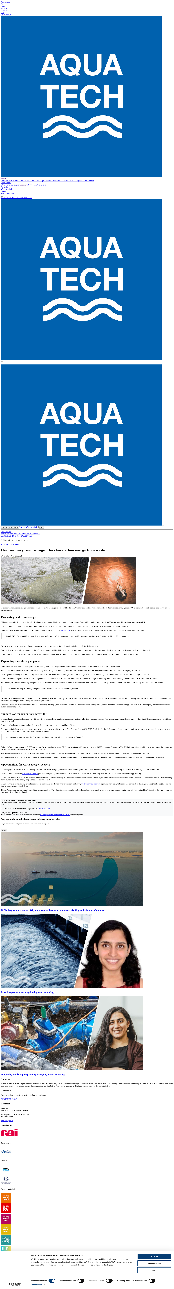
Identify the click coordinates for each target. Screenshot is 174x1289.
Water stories (6, 183)
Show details (36, 1284)
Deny (154, 1270)
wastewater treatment (30, 774)
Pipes (12, 544)
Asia (2, 4)
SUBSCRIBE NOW (9, 1099)
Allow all (154, 1256)
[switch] (81, 1281)
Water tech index (7, 189)
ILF (2, 13)
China (3, 6)
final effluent (65, 630)
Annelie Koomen (43, 809)
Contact (8, 15)
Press (3, 15)
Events (3, 178)
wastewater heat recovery (90, 784)
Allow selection (154, 1263)
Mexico (4, 8)
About (3, 191)
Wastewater (5, 544)
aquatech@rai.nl (7, 1121)
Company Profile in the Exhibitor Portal (55, 815)
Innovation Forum (7, 10)
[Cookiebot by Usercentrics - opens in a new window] (15, 1284)
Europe (16, 544)
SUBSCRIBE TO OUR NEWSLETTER (16, 198)
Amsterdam (5, 2)
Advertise (4, 187)
